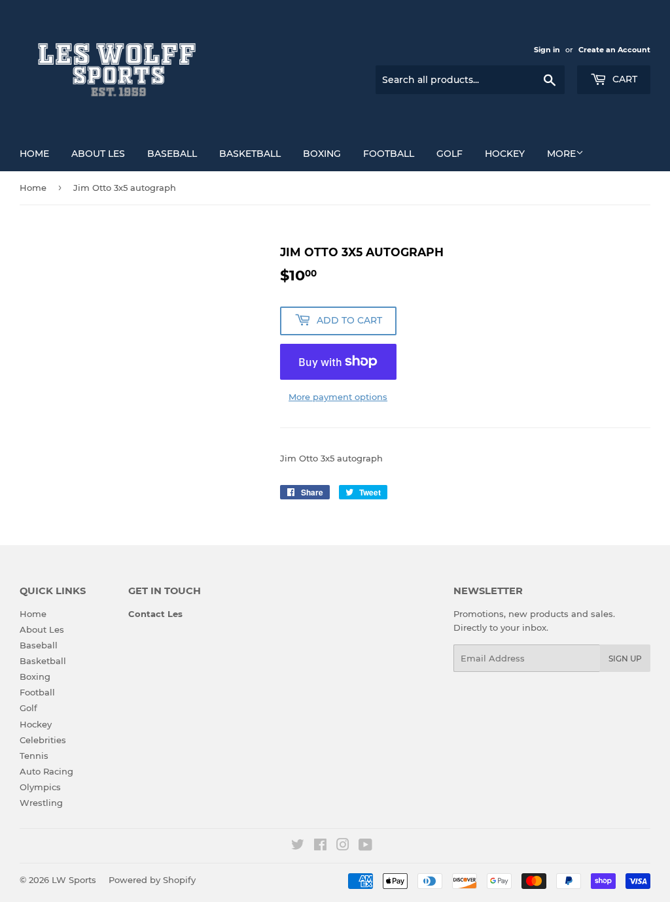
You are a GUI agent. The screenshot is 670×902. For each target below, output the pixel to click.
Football (388, 153)
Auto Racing (46, 771)
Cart (623, 79)
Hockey (505, 153)
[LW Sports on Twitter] (297, 846)
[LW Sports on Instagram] (342, 846)
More (561, 153)
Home (34, 153)
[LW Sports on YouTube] (365, 846)
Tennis (34, 755)
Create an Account (614, 49)
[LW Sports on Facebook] (320, 846)
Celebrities (43, 740)
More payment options (338, 397)
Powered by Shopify (152, 880)
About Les (98, 153)
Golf (449, 153)
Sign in (547, 49)
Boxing (322, 153)
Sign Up (625, 658)
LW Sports (74, 880)
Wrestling (41, 802)
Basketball (250, 153)
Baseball (172, 153)
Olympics (40, 787)
